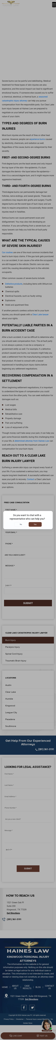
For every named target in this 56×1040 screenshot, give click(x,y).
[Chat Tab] (28, 520)
